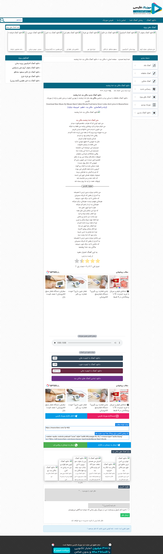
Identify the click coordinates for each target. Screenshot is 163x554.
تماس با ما (121, 20)
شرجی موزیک (108, 20)
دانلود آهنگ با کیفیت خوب (76, 364)
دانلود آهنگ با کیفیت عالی (76, 358)
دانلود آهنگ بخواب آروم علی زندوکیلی (26, 67)
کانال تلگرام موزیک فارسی (65, 416)
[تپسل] (53, 544)
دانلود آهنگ (151, 20)
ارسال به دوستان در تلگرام (107, 445)
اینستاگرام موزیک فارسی (106, 416)
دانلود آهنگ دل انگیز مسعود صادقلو (27, 72)
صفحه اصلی (112, 59)
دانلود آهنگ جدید (94, 95)
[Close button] (110, 544)
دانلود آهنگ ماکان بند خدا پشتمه (118, 85)
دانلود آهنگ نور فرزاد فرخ (30, 76)
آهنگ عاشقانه (118, 98)
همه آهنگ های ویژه (12, 27)
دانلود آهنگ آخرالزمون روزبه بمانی (27, 63)
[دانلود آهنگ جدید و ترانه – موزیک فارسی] (147, 14)
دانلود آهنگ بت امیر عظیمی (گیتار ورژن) (25, 80)
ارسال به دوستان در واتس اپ (63, 445)
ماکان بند (102, 59)
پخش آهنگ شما (136, 20)
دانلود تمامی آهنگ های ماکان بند (87, 378)
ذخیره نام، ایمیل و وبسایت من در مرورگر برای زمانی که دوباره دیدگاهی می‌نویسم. (97, 509)
